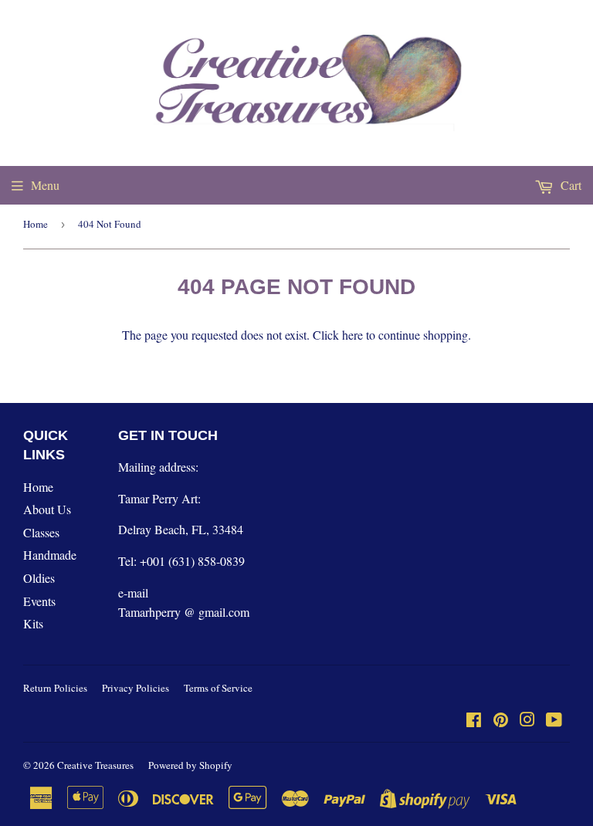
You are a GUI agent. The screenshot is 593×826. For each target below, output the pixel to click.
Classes (41, 532)
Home (35, 224)
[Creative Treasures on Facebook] (474, 721)
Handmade (49, 555)
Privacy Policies (135, 688)
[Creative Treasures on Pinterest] (501, 721)
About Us (47, 509)
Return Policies (55, 688)
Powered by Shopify (190, 765)
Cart (569, 185)
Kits (33, 623)
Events (39, 601)
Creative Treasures (95, 765)
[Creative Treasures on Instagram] (527, 721)
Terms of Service (218, 688)
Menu (45, 185)
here (352, 335)
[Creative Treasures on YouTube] (554, 721)
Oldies (39, 578)
